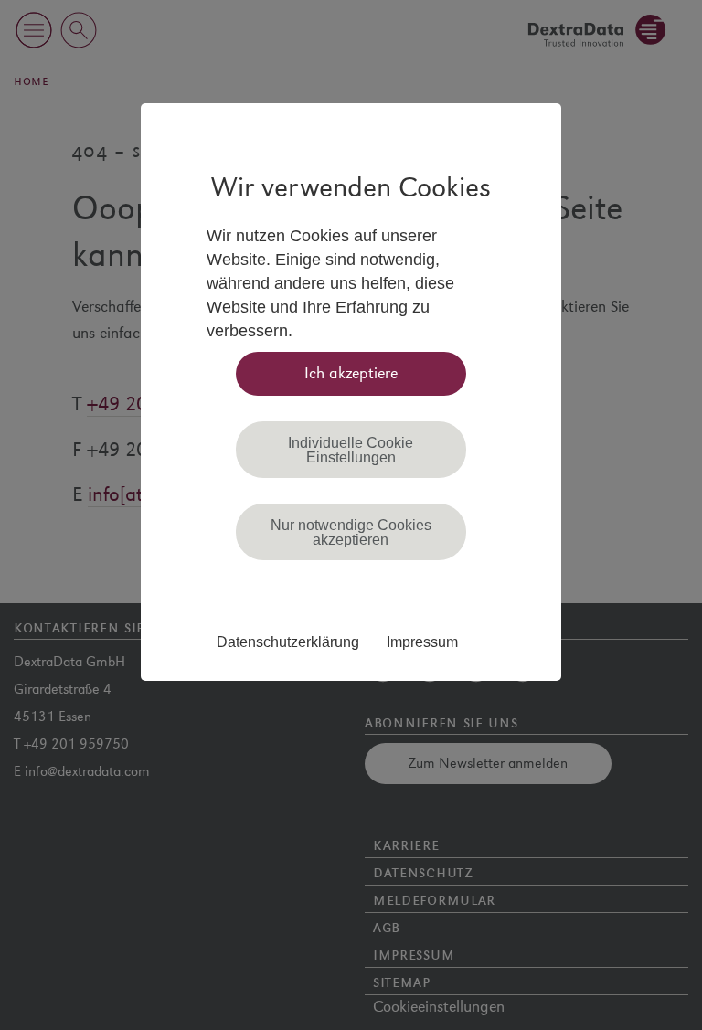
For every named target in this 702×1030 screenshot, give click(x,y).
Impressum (422, 641)
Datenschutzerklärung (288, 641)
